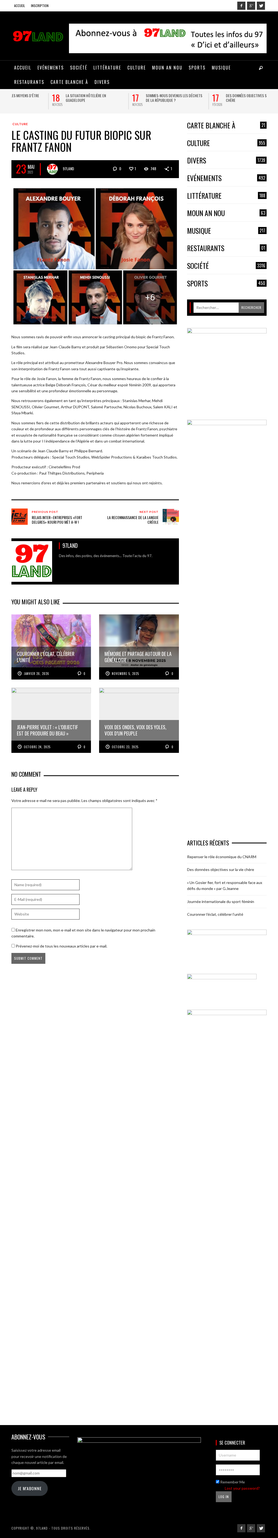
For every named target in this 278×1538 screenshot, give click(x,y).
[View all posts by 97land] (52, 169)
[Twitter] (261, 6)
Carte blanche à (226, 126)
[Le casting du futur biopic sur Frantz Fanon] (95, 255)
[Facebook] (241, 6)
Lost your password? (242, 1488)
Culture (20, 124)
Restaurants (226, 248)
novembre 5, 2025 (125, 673)
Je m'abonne (30, 1488)
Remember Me (232, 1482)
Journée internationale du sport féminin (220, 901)
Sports (226, 284)
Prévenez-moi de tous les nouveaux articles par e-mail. (61, 946)
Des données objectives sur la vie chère (212, 97)
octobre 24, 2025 (37, 747)
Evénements (226, 178)
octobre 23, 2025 (125, 747)
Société (226, 266)
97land (68, 168)
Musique (226, 231)
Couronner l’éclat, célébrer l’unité (215, 914)
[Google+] (251, 6)
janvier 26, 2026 (36, 673)
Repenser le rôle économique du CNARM (221, 856)
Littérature (226, 196)
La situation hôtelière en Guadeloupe (45, 97)
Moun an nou (226, 213)
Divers (226, 161)
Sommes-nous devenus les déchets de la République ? (133, 97)
